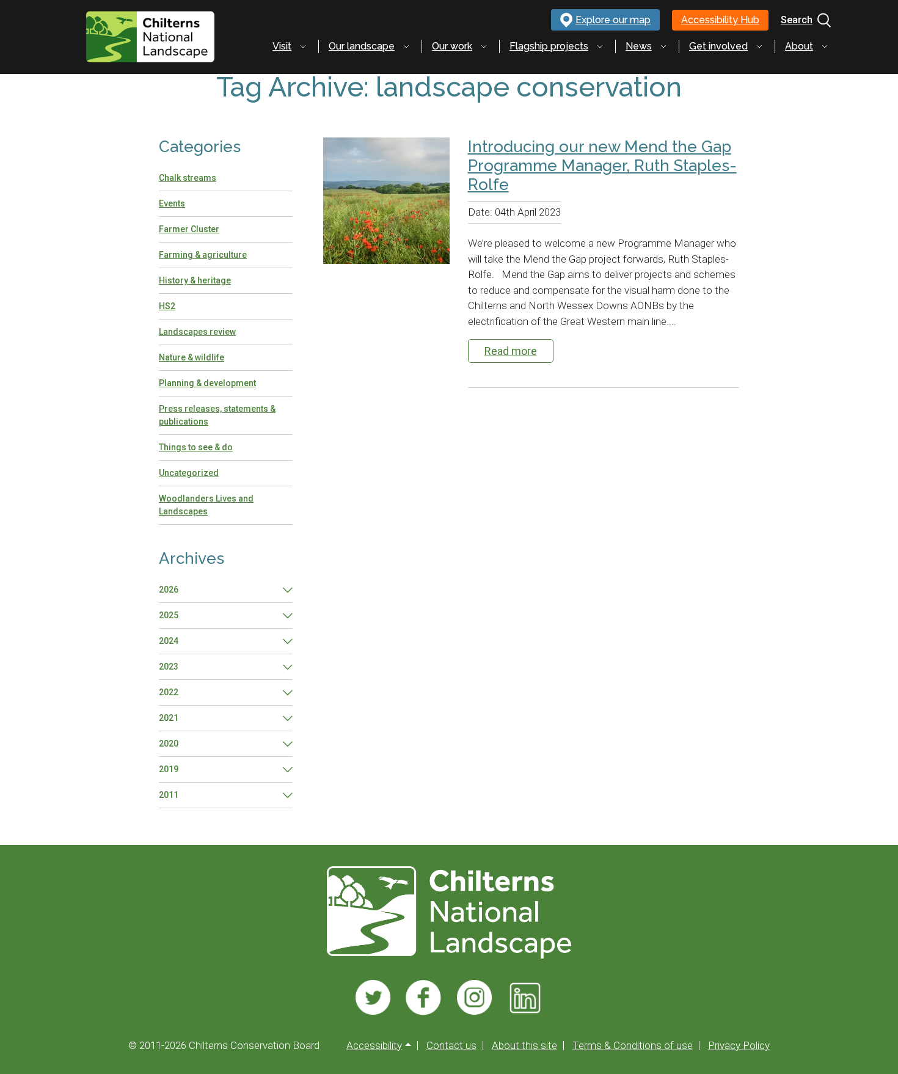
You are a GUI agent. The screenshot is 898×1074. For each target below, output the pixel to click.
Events (172, 203)
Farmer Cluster (189, 229)
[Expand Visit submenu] (303, 46)
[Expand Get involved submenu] (759, 46)
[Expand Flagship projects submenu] (600, 46)
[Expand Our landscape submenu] (406, 46)
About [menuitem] (799, 46)
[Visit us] (373, 997)
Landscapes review (197, 332)
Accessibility (374, 1045)
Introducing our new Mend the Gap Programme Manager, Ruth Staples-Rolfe (602, 165)
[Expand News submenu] (663, 46)
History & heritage (195, 280)
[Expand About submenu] (825, 46)
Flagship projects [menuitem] (548, 46)
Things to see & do (196, 447)
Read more (510, 351)
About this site (524, 1045)
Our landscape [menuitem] (362, 46)
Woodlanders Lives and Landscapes (206, 505)
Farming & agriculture (203, 255)
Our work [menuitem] (452, 46)
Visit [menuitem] (281, 46)
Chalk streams (187, 178)
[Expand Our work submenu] (484, 46)
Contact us (451, 1045)
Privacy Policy (739, 1045)
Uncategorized (189, 473)
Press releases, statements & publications (217, 415)
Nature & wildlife (191, 357)
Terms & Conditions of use (632, 1045)
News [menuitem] (639, 46)
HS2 (167, 306)
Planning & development (207, 383)
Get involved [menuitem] (718, 46)
